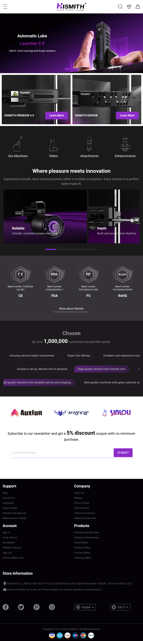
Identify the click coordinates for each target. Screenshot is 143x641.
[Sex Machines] (18, 144)
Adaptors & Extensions (86, 537)
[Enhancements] (125, 144)
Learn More (56, 115)
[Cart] (137, 6)
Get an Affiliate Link (13, 557)
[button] (67, 69)
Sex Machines (18, 156)
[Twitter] (21, 608)
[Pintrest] (36, 608)
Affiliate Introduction (85, 518)
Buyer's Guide (10, 508)
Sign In (6, 532)
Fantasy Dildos (82, 552)
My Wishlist (9, 542)
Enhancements (125, 156)
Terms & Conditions (84, 513)
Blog (5, 492)
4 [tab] (82, 250)
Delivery (78, 498)
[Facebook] (5, 608)
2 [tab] (61, 250)
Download (8, 503)
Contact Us (9, 498)
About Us (79, 492)
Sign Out (7, 552)
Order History (10, 537)
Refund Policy (81, 508)
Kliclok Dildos (81, 542)
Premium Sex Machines (86, 532)
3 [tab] (71, 250)
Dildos (53, 156)
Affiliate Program (12, 547)
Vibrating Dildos (82, 557)
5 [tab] (92, 250)
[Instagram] (52, 608)
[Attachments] (89, 144)
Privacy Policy (81, 503)
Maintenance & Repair (14, 518)
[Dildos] (53, 144)
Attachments (89, 156)
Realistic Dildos (82, 547)
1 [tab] (50, 250)
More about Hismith (71, 308)
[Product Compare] (129, 6)
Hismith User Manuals (14, 513)
